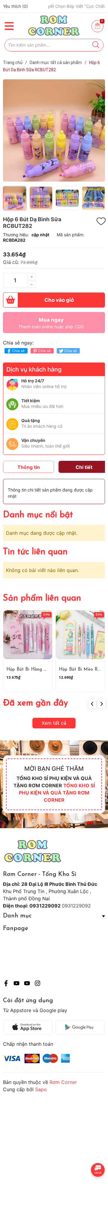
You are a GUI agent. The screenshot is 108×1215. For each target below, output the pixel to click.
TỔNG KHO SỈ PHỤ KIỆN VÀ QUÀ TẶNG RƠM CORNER (57, 792)
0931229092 (76, 906)
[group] (54, 130)
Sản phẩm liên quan (42, 598)
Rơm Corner (63, 1082)
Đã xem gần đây (35, 703)
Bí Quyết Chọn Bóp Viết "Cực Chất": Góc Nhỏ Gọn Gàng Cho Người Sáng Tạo (61, 6)
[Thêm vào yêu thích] (101, 221)
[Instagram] (37, 984)
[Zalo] (27, 984)
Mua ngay (51, 323)
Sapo (41, 1089)
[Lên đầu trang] (91, 1186)
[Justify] (95, 45)
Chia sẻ (18, 350)
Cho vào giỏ (59, 300)
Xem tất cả (54, 723)
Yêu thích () (15, 6)
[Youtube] (17, 984)
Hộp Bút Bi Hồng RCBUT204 (36, 669)
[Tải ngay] (29, 1027)
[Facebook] (6, 984)
